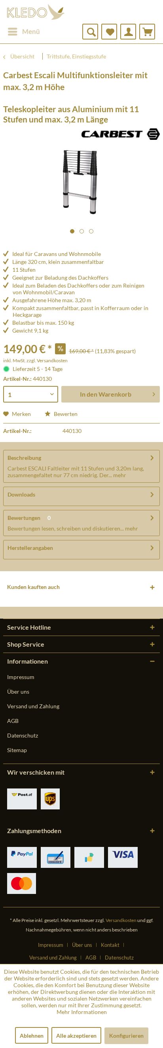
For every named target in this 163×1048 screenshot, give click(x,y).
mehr (119, 475)
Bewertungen (24, 517)
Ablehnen (32, 1035)
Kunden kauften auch (33, 586)
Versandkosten (121, 920)
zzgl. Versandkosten (47, 360)
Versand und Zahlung (33, 706)
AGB (13, 720)
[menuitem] (23, 32)
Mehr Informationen (82, 1011)
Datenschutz (22, 735)
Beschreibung (24, 457)
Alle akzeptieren (76, 1035)
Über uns (18, 691)
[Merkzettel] (109, 32)
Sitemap (17, 750)
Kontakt (110, 945)
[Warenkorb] (147, 32)
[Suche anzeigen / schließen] (90, 32)
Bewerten (65, 413)
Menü (31, 31)
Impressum (20, 677)
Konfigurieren (126, 1035)
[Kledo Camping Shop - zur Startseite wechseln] (35, 12)
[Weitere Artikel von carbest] (121, 135)
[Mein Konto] (128, 32)
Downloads (21, 494)
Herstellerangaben (30, 547)
